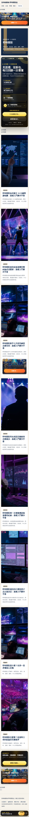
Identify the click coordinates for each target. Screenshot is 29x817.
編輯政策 (10, 801)
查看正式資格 (14, 763)
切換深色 (20, 5)
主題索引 (4, 801)
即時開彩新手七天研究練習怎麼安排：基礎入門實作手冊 (14, 345)
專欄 (10, 6)
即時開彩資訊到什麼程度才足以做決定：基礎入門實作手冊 (14, 591)
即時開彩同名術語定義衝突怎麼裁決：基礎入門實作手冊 (14, 439)
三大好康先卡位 (14, 114)
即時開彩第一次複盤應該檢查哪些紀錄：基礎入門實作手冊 (14, 515)
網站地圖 (23, 801)
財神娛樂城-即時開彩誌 (10, 2)
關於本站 (16, 801)
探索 (3, 6)
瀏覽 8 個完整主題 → (8, 52)
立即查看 (21, 813)
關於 (14, 6)
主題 (6, 6)
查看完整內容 (14, 119)
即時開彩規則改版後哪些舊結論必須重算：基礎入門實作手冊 (14, 269)
